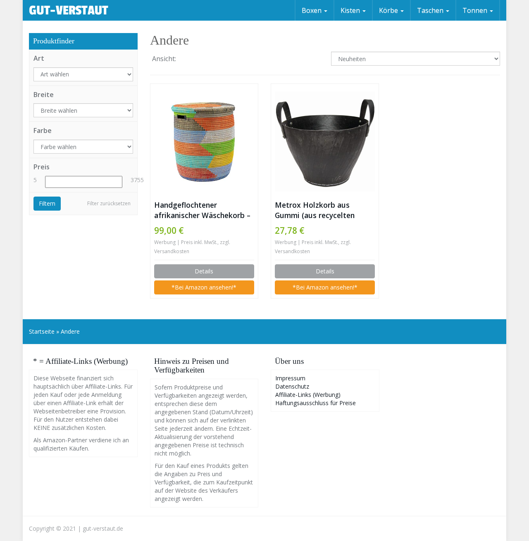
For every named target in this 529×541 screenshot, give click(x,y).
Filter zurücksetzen (109, 203)
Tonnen (475, 10)
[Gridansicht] (189, 59)
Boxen (312, 10)
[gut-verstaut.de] (69, 10)
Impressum (290, 378)
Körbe (389, 10)
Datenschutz (292, 386)
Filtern (47, 203)
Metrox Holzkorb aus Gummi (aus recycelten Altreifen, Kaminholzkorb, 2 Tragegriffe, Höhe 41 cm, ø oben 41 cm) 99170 (323, 210)
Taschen (431, 10)
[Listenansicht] (210, 59)
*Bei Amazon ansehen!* (204, 287)
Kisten (351, 10)
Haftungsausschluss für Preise (315, 403)
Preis (41, 166)
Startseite (42, 331)
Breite (43, 94)
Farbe (42, 130)
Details (204, 271)
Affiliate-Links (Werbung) (308, 395)
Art (38, 58)
